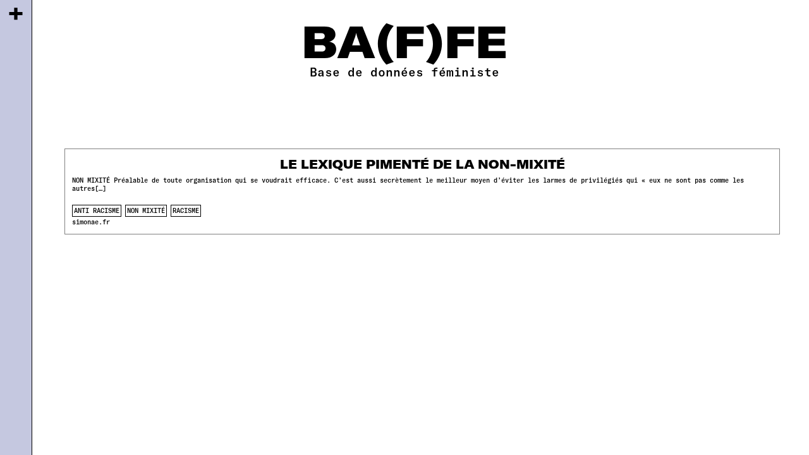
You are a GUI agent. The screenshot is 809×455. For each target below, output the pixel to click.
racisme (186, 210)
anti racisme (96, 210)
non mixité (146, 210)
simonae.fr (91, 222)
